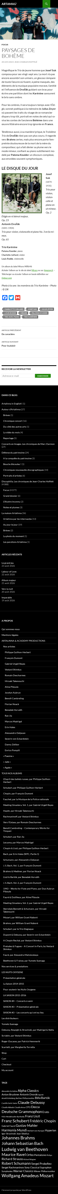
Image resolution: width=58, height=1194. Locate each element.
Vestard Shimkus (13, 669)
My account (7, 1070)
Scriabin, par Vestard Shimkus (16, 1035)
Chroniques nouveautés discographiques (23, 470)
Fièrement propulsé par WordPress (16, 1190)
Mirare (35, 270)
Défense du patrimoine (13, 452)
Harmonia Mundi (14, 1130)
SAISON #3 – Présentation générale (21, 1006)
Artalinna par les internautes (17, 519)
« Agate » (7, 767)
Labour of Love (9, 571)
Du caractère (11, 332)
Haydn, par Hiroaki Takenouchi (18, 810)
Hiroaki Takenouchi (14, 681)
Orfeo (30, 1155)
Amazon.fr (48, 270)
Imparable (7, 597)
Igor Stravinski (9, 1133)
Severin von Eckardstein (17, 738)
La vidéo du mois (11, 432)
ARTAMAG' (9, 4)
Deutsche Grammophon (22, 1111)
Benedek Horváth (13, 710)
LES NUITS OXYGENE (12, 972)
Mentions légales (10, 635)
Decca (35, 1107)
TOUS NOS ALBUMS (12, 773)
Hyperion (50, 1130)
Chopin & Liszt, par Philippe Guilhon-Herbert (25, 848)
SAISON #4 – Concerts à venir (18, 1001)
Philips (49, 1155)
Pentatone (40, 1155)
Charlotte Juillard (13, 309)
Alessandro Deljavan (15, 733)
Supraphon (45, 1167)
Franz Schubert (15, 1120)
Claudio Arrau (20, 1107)
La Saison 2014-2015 (13, 983)
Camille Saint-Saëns (9, 1103)
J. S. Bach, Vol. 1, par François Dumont (22, 865)
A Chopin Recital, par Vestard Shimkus (22, 940)
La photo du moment (13, 536)
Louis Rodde (10, 313)
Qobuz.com (7, 278)
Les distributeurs (10, 1018)
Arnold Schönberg (8, 1098)
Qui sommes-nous (11, 629)
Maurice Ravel (14, 1154)
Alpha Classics (28, 1090)
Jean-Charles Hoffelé (26, 62)
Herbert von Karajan (35, 1130)
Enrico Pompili (12, 750)
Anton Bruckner (10, 1094)
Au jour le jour (10, 524)
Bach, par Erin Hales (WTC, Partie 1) (21, 854)
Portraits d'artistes (12, 475)
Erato (45, 1112)
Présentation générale (14, 978)
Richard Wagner (29, 1159)
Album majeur (9, 580)
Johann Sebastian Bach (22, 1143)
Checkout (6, 1064)
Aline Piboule (11, 686)
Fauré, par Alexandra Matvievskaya (20, 955)
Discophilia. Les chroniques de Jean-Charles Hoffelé (27, 481)
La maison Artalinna (12, 513)
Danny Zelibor (12, 744)
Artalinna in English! (12, 403)
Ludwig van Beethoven (25, 1149)
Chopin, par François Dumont (18, 793)
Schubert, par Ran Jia (13, 836)
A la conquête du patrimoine (17, 458)
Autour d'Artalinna (11, 409)
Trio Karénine (30, 317)
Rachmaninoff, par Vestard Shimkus (21, 816)
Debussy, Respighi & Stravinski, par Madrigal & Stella (28, 1029)
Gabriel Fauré (8, 1126)
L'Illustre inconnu (11, 501)
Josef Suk (32, 309)
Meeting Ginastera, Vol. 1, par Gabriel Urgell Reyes (28, 805)
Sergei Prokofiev (41, 1163)
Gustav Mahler (27, 1125)
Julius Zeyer (47, 309)
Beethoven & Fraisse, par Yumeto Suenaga (24, 960)
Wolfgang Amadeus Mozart (28, 1175)
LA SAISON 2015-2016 (14, 995)
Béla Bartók (42, 1098)
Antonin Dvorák (29, 1094)
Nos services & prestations (15, 966)
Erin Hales (10, 727)
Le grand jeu (8, 563)
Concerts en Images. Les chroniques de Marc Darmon (28, 444)
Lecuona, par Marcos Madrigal (18, 842)
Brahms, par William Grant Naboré (20, 923)
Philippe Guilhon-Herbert (18, 652)
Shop (4, 1052)
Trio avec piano (11, 317)
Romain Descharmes (15, 675)
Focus (5, 44)
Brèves (6, 415)
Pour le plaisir (10, 344)
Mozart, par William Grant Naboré (20, 917)
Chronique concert (12, 421)
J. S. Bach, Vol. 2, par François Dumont (22, 882)
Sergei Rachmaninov (13, 1167)
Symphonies (7, 1171)
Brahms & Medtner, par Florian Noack (22, 871)
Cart (4, 1058)
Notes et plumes (11, 507)
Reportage (8, 438)
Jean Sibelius (22, 1133)
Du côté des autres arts (14, 426)
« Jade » (7, 761)
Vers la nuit (7, 588)
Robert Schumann (16, 1163)
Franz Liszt (32, 1116)
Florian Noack (12, 704)
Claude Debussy (31, 1102)
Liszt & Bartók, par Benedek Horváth (21, 877)
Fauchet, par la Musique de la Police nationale (26, 799)
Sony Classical (32, 1167)
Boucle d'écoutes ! (12, 464)
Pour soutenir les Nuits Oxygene (19, 989)
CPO (28, 1107)
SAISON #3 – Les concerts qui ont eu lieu (23, 1012)
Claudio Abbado (8, 1107)
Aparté (41, 1095)
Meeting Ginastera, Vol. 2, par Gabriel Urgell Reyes (28, 903)
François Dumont (13, 658)
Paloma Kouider (39, 313)
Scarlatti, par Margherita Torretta (18, 1047)
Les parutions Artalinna (15, 542)
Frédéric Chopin (43, 1121)
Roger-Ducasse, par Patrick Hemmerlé (21, 1041)
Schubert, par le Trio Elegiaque (18, 929)
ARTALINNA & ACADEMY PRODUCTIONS (23, 640)
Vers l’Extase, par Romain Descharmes (22, 822)
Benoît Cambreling (14, 698)
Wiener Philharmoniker (44, 1171)
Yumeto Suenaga (10, 1024)
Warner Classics (23, 1171)
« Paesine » (8, 756)
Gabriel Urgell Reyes (15, 663)
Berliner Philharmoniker (25, 1098)
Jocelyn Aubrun (13, 692)
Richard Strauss (12, 1159)
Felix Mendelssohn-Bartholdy (13, 1117)
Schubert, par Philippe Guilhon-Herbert (23, 787)
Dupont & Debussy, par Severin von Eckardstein (27, 934)
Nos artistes (9, 646)
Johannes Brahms (18, 1137)
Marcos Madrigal (13, 721)
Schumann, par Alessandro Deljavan (21, 859)
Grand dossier (10, 495)
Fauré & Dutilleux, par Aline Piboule (21, 897)
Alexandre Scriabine (9, 1091)
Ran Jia (8, 715)
